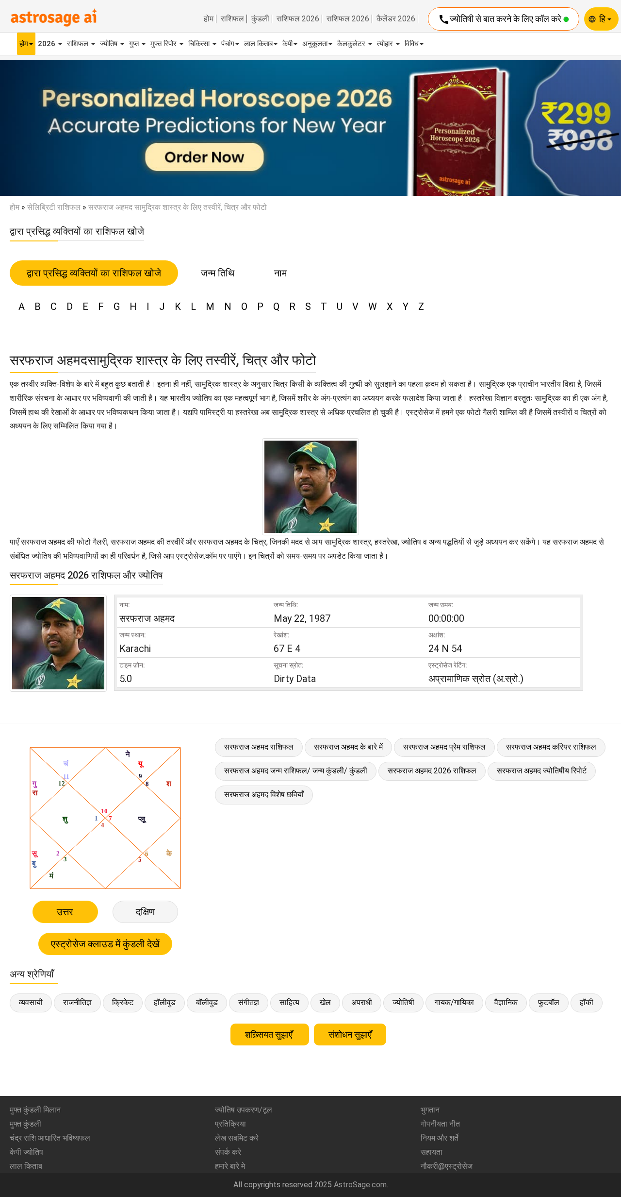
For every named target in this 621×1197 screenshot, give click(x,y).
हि (603, 19)
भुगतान (430, 1109)
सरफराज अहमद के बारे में (348, 747)
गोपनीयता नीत (440, 1124)
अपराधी (361, 1002)
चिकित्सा (200, 43)
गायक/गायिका (454, 1002)
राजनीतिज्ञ (77, 1002)
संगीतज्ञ (248, 1002)
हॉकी (586, 1002)
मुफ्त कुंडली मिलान (35, 1109)
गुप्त (135, 43)
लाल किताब (258, 43)
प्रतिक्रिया (230, 1124)
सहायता (431, 1152)
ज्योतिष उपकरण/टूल (243, 1109)
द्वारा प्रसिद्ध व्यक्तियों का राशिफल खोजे (94, 273)
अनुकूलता (314, 43)
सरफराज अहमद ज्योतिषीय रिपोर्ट (542, 770)
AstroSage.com (360, 1184)
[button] (46, 128)
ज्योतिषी (403, 1002)
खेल (325, 1002)
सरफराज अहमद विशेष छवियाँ (264, 794)
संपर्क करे (228, 1152)
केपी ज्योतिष (26, 1152)
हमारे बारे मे (230, 1166)
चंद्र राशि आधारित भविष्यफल (50, 1138)
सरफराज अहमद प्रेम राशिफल (444, 747)
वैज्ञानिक (506, 1002)
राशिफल (232, 19)
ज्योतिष (109, 43)
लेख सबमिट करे (237, 1138)
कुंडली (260, 19)
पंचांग (227, 43)
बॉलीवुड (207, 1002)
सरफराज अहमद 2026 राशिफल (432, 770)
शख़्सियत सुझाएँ (269, 1034)
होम (208, 19)
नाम (280, 273)
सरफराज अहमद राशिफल (259, 747)
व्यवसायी (31, 1002)
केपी (287, 43)
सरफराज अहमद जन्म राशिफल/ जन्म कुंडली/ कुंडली (295, 770)
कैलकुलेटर (352, 43)
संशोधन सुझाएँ (350, 1034)
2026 (47, 43)
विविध (412, 43)
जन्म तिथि (217, 273)
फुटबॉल (548, 1002)
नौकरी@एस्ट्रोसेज (447, 1166)
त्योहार (386, 43)
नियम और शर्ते (439, 1138)
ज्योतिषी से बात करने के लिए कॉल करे (500, 19)
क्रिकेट (122, 1002)
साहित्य (289, 1002)
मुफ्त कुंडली (25, 1124)
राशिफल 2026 (298, 19)
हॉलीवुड (165, 1002)
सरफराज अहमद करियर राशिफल (551, 747)
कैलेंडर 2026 (395, 19)
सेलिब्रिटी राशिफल (54, 207)
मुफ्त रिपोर (164, 43)
